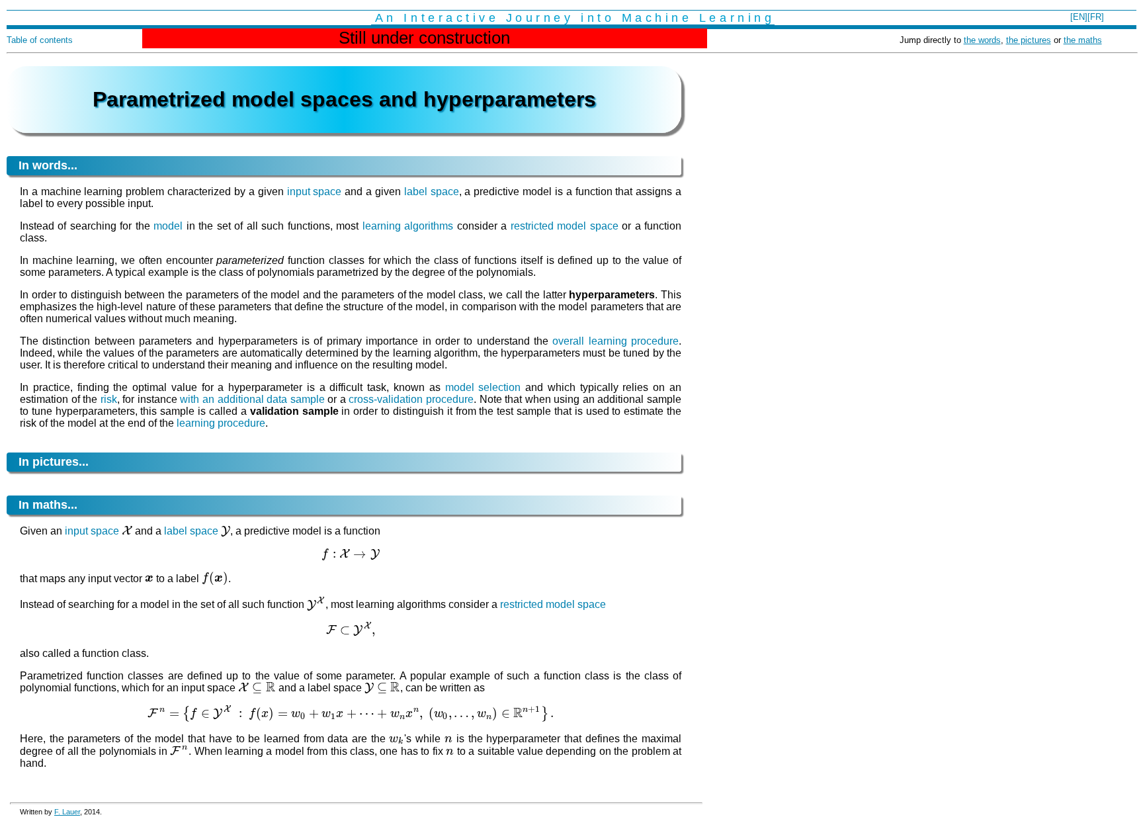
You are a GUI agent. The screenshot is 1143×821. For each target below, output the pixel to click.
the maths (1083, 40)
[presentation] (127, 531)
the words (982, 40)
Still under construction (424, 37)
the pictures (1028, 40)
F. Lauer (67, 812)
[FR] (1095, 17)
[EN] (1078, 17)
